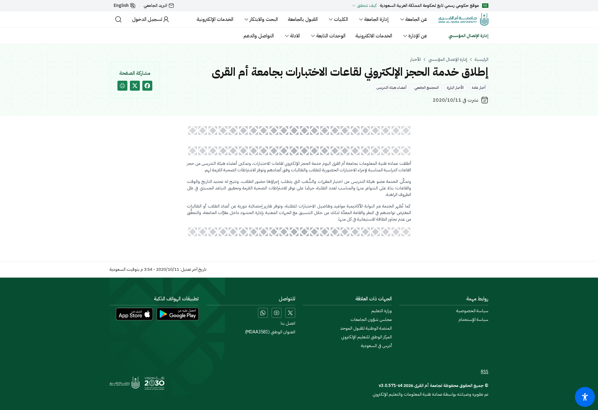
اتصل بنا (288, 323)
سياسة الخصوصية (472, 311)
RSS (484, 372)
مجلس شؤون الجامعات (371, 320)
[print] (122, 86)
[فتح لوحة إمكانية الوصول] (585, 397)
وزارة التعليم (381, 311)
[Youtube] (277, 313)
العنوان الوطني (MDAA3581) (270, 332)
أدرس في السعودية (376, 346)
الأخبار (415, 59)
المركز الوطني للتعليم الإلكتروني (366, 337)
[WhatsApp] (263, 313)
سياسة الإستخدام (473, 320)
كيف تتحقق (367, 5)
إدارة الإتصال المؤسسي (447, 59)
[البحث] (118, 19)
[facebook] (147, 86)
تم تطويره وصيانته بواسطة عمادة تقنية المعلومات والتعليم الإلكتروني (430, 394)
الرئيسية (481, 59)
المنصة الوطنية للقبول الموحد (366, 328)
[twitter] (135, 86)
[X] (290, 313)
